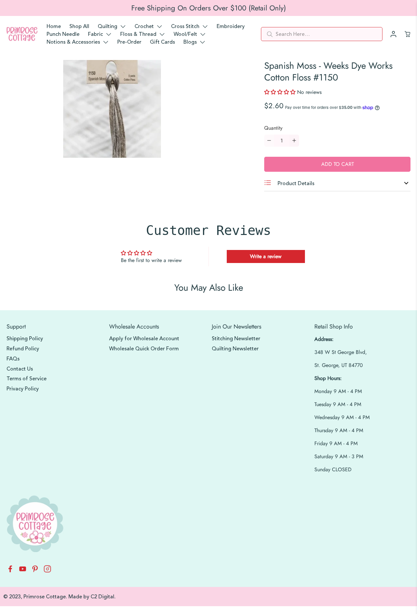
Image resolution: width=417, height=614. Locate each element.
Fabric (95, 34)
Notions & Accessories (73, 42)
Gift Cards (162, 42)
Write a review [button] (265, 256)
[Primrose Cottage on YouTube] (22, 571)
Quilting (107, 26)
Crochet (144, 26)
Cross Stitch (185, 26)
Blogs (190, 42)
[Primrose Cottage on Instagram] (47, 571)
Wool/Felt (185, 34)
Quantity (273, 128)
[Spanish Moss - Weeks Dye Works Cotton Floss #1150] (112, 109)
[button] (280, 92)
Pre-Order (129, 42)
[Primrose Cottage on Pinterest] (35, 571)
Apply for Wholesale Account (144, 339)
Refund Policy (23, 349)
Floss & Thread (138, 34)
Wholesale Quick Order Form (144, 349)
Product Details (295, 183)
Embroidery (231, 26)
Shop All (79, 26)
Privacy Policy (23, 389)
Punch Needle (63, 34)
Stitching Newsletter (236, 339)
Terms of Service (27, 379)
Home (54, 26)
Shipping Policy (25, 339)
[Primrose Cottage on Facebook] (10, 571)
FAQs (13, 359)
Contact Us (20, 369)
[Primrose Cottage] (22, 34)
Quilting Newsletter (235, 349)
